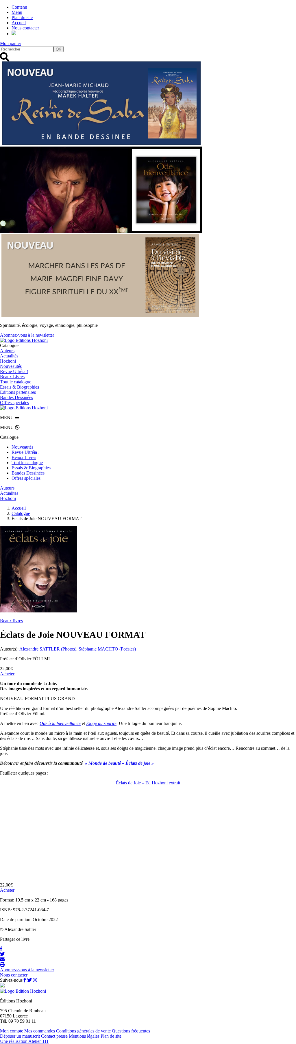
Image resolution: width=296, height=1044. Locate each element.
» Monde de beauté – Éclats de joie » (119, 763)
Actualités (9, 355)
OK (58, 49)
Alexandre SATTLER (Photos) (47, 648)
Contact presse (54, 1036)
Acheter (7, 673)
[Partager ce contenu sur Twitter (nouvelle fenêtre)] (2, 954)
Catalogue (21, 513)
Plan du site (22, 17)
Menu (17, 12)
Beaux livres (11, 620)
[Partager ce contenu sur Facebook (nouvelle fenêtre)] (1, 948)
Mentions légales (84, 1036)
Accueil (19, 22)
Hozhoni (8, 361)
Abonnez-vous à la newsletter (27, 335)
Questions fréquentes (131, 1030)
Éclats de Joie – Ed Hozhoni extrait (148, 782)
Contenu (19, 7)
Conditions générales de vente (83, 1030)
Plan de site (111, 1036)
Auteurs (7, 350)
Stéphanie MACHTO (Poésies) (107, 648)
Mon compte (11, 1030)
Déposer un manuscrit (20, 1036)
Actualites (9, 493)
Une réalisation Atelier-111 (24, 1041)
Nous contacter (25, 27)
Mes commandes (39, 1030)
